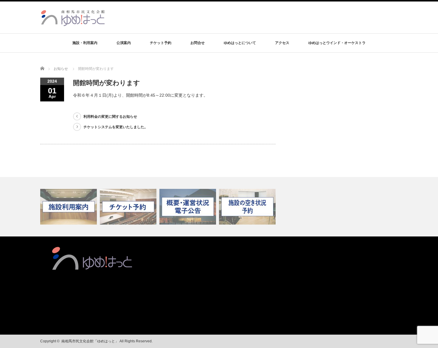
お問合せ (197, 43)
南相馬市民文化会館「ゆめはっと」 (90, 341)
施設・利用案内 (84, 43)
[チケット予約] (129, 207)
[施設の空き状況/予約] (248, 207)
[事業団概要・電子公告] (188, 207)
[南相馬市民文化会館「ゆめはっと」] (73, 23)
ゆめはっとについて (240, 43)
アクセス (282, 43)
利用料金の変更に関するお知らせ (110, 117)
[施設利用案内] (69, 207)
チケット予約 (160, 43)
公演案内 (124, 43)
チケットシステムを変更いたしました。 (115, 127)
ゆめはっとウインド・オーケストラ (337, 43)
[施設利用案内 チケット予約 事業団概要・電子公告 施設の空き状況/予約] (219, 207)
